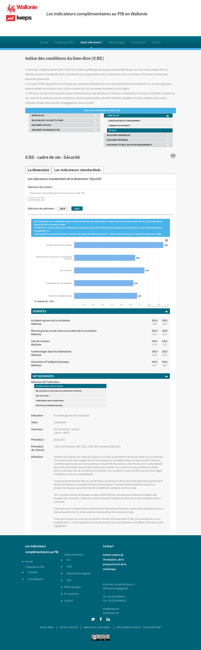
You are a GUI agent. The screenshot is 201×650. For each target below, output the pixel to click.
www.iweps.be (111, 613)
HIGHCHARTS (103, 627)
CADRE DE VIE (113, 115)
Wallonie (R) (36, 199)
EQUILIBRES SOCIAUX (41, 125)
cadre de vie (49, 157)
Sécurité (71, 157)
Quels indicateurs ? (91, 42)
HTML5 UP (73, 627)
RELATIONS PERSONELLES (118, 135)
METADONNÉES (43, 376)
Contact (156, 42)
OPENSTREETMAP (152, 627)
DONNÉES (39, 311)
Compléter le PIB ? (64, 42)
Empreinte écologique (77, 573)
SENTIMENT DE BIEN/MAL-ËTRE (46, 130)
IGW (67, 580)
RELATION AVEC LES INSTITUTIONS (47, 120)
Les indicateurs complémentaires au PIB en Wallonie (96, 14)
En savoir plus (138, 42)
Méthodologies (116, 42)
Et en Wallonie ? (34, 579)
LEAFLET (137, 627)
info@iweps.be (111, 608)
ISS (67, 560)
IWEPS (51, 627)
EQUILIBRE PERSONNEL (117, 140)
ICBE (29, 157)
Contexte (31, 572)
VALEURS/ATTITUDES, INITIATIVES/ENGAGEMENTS (129, 144)
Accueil (44, 42)
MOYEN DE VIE (38, 115)
